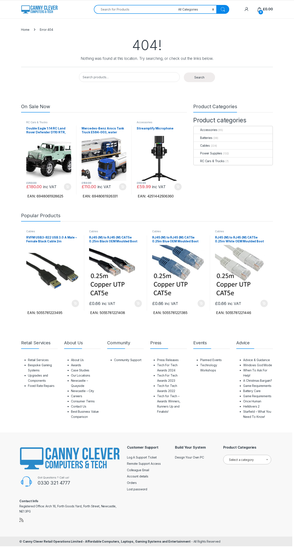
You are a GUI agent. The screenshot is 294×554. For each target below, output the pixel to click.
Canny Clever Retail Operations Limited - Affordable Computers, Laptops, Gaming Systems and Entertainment (106, 541)
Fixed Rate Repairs (41, 386)
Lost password (137, 489)
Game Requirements (257, 386)
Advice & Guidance (256, 360)
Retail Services (38, 360)
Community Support (127, 360)
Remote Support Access (144, 463)
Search (199, 77)
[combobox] (135, 9)
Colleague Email (138, 470)
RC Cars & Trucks (37, 122)
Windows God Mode (257, 365)
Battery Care (252, 391)
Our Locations (80, 375)
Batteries (206, 138)
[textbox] (247, 460)
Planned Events (211, 360)
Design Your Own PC (189, 457)
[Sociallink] (21, 520)
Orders (132, 483)
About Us (77, 360)
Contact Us (78, 406)
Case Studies (80, 370)
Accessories (144, 122)
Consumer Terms (83, 401)
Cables (205, 145)
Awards (76, 365)
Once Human (252, 401)
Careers (76, 396)
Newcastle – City (82, 391)
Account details (137, 476)
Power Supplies (211, 153)
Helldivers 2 (251, 406)
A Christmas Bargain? (257, 380)
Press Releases (168, 360)
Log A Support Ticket (142, 457)
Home (25, 29)
